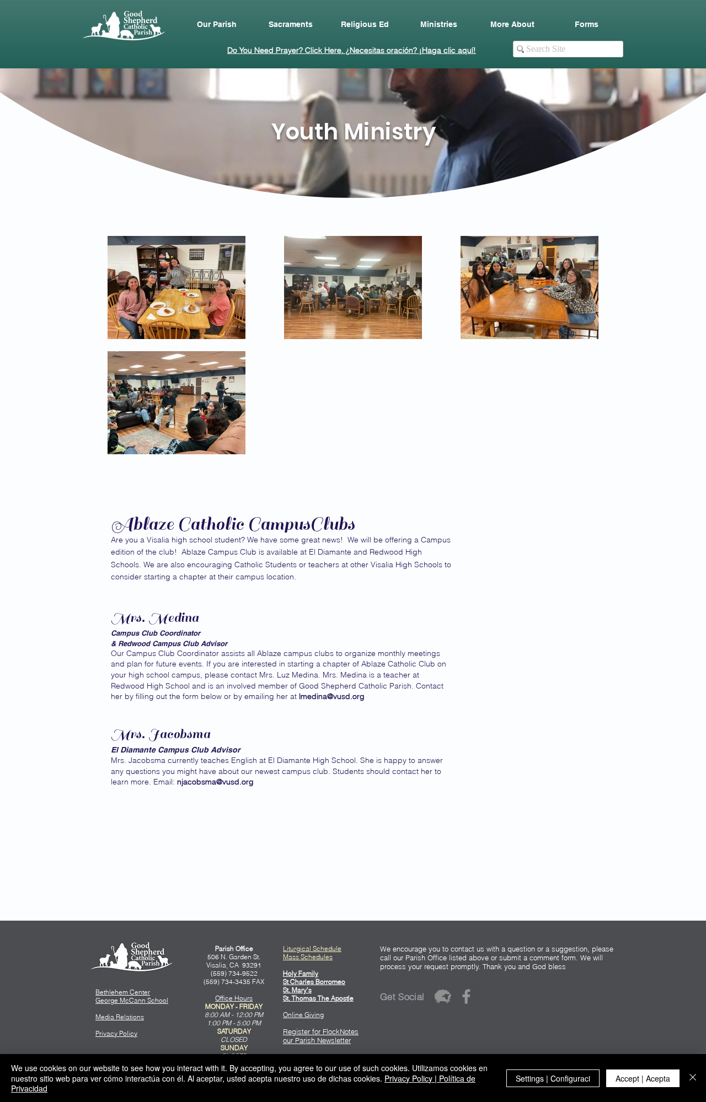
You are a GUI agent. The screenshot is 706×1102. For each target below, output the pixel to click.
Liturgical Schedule (312, 948)
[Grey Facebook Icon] (466, 996)
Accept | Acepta (643, 1078)
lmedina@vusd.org (332, 696)
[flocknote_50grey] (442, 996)
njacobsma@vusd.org (215, 782)
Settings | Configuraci (553, 1078)
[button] (217, 24)
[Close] (692, 1078)
